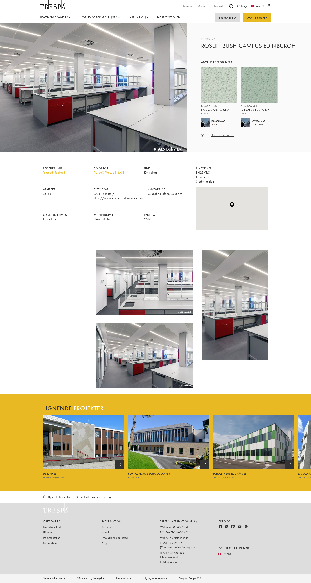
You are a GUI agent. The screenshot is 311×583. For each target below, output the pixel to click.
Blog (104, 543)
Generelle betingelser (54, 578)
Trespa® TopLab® (54, 172)
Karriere (106, 526)
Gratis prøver (257, 17)
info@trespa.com (172, 562)
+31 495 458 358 (173, 552)
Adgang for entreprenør (155, 578)
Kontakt (106, 532)
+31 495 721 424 (173, 543)
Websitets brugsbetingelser (91, 578)
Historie (47, 532)
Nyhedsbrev (50, 543)
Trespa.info (227, 17)
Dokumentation (51, 537)
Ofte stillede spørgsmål (115, 537)
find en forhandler (222, 135)
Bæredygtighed (52, 526)
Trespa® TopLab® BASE (109, 172)
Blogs (244, 6)
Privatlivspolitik (123, 578)
